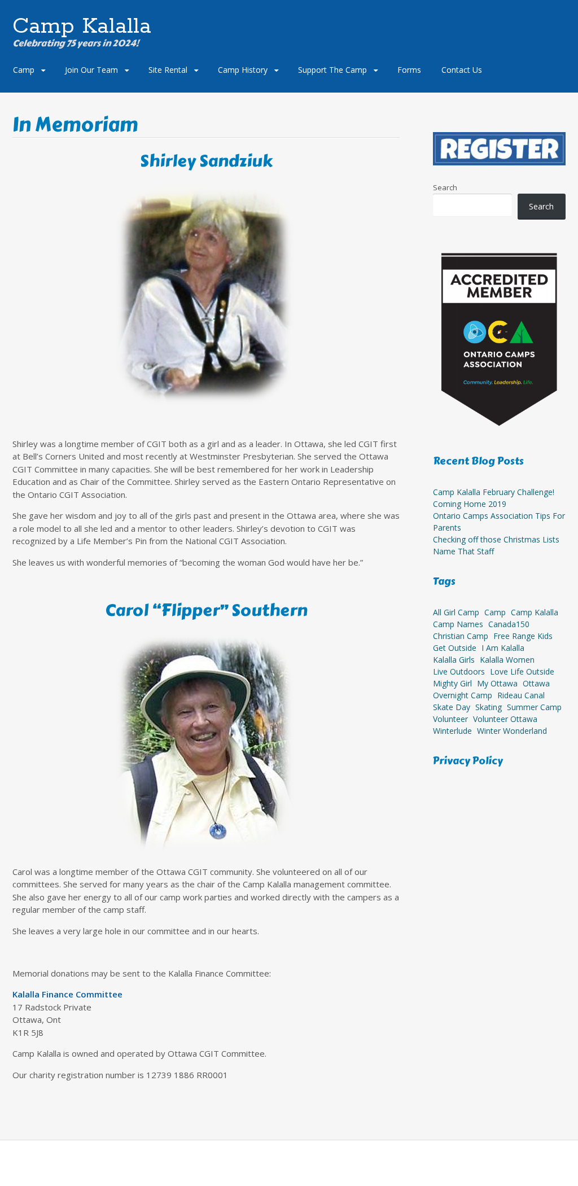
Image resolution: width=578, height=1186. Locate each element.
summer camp (534, 707)
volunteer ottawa (505, 719)
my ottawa (497, 683)
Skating (488, 707)
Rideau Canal (521, 695)
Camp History (243, 69)
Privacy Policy (468, 761)
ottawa (536, 683)
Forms (409, 69)
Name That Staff (463, 551)
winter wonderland (512, 730)
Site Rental (167, 69)
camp (495, 612)
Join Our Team (91, 69)
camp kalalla (534, 612)
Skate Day (451, 707)
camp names (458, 624)
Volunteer (450, 719)
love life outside (522, 671)
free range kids (523, 636)
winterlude (452, 730)
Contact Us (461, 69)
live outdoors (459, 671)
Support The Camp (332, 69)
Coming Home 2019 (469, 503)
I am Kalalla (502, 647)
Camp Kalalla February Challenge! (493, 492)
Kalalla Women (507, 659)
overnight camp (462, 695)
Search (445, 187)
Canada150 (508, 624)
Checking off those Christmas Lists (496, 539)
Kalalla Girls (454, 659)
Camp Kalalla (81, 26)
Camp (23, 69)
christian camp (460, 636)
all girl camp (456, 612)
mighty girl (452, 683)
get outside (454, 647)
